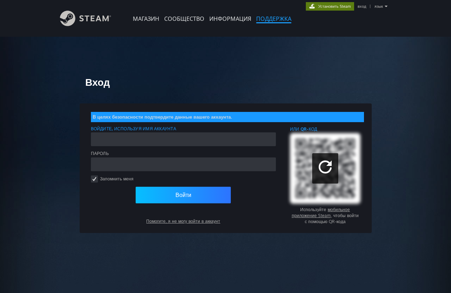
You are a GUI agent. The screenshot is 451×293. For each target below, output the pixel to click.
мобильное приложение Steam (321, 212)
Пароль (100, 153)
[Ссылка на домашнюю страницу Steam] (85, 24)
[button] (325, 168)
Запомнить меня (117, 178)
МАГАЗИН (146, 18)
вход (362, 6)
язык (379, 6)
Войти (183, 194)
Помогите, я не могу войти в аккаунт (183, 221)
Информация (230, 18)
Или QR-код (303, 129)
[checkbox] (94, 179)
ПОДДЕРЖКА (273, 18)
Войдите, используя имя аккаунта (133, 128)
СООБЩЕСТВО (184, 18)
